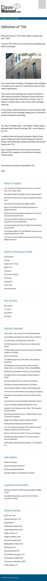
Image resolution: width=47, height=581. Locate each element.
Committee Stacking (11, 274)
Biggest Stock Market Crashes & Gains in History (20, 420)
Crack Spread (8, 257)
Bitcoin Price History (11, 356)
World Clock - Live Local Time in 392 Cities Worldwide (22, 333)
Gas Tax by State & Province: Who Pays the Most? (21, 381)
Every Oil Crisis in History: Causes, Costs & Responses (22, 388)
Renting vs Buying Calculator (14, 469)
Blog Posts (7, 515)
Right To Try (8, 267)
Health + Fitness (9, 533)
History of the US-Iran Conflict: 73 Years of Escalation (22, 433)
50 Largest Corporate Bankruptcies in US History (20, 384)
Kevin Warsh (8, 306)
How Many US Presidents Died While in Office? (20, 204)
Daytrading (8, 523)
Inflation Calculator (10, 462)
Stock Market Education (12, 554)
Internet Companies (11, 540)
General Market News (11, 530)
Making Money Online (11, 544)
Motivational (8, 547)
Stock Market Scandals (12, 558)
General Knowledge (10, 526)
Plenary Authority (10, 289)
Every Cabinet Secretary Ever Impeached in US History (22, 337)
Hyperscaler (8, 281)
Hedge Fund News (10, 537)
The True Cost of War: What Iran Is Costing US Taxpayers (23, 392)
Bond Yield (7, 278)
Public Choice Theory (11, 264)
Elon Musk (7, 316)
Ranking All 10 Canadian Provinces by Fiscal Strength (22, 371)
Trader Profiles (9, 565)
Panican (7, 260)
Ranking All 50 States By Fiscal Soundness (18, 424)
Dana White (8, 313)
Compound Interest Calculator (14, 466)
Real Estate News (10, 551)
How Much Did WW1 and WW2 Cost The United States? (23, 194)
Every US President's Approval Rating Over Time (20, 405)
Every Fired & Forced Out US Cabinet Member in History (23, 401)
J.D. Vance (7, 309)
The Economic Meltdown (12, 561)
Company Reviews (10, 519)
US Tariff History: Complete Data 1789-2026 (19, 340)
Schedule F (8, 271)
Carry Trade (8, 285)
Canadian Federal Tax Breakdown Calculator (19, 473)
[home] (11, 9)
